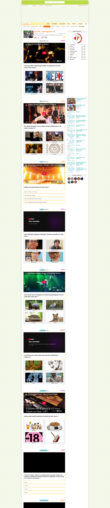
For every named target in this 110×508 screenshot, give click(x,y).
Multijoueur (62, 23)
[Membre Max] (70, 205)
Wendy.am (72, 59)
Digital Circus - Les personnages (80, 153)
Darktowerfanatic (73, 51)
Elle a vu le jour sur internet (31, 191)
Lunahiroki (72, 52)
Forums (74, 23)
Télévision (58, 26)
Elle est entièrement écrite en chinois (33, 198)
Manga (68, 26)
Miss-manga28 (73, 57)
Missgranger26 (78, 168)
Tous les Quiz (26, 23)
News (48, 23)
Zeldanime (78, 189)
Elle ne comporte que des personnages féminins (36, 202)
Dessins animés (47, 26)
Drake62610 (72, 44)
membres (40, 5)
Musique (52, 26)
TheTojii (71, 54)
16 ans (26, 485)
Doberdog (77, 154)
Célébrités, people (34, 26)
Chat (86, 23)
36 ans (26, 492)
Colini (71, 56)
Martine (77, 111)
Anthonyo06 (62, 33)
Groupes (80, 23)
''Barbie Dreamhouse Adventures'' (80, 106)
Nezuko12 (78, 196)
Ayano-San (72, 48)
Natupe (77, 181)
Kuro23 (77, 141)
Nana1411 (78, 134)
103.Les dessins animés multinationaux (81, 99)
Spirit (77, 172)
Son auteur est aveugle (30, 195)
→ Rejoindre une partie (82, 5)
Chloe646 (77, 107)
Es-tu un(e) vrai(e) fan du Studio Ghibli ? (81, 139)
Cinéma (41, 26)
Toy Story (78, 159)
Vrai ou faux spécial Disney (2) (80, 180)
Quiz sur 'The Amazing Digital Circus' (81, 166)
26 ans (26, 489)
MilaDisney (78, 160)
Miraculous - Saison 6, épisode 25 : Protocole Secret (81, 146)
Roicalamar (72, 49)
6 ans (26, 482)
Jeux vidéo (63, 26)
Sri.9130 (77, 127)
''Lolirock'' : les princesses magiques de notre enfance (81, 194)
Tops (68, 23)
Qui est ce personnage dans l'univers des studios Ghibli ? (81, 187)
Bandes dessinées (74, 26)
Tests (54, 23)
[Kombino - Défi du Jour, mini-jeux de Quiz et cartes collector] (81, 26)
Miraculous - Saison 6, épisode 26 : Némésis (81, 119)
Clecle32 (72, 46)
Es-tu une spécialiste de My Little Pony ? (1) (81, 126)
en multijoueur (48, 5)
